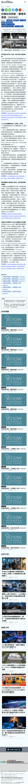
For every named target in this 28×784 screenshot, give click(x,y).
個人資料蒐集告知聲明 (19, 782)
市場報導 (7, 6)
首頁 (2, 6)
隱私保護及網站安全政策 (6, 782)
